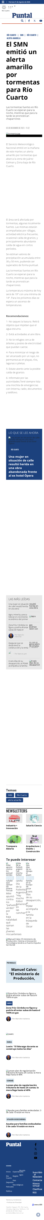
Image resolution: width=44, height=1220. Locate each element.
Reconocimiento (22, 878)
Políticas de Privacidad (14, 1202)
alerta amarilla (14, 800)
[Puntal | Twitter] (34, 21)
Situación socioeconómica (16, 1119)
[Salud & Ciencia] (34, 818)
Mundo (22, 1170)
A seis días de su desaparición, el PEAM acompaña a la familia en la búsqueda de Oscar (18, 666)
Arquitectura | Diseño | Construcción (33, 849)
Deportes (10, 1182)
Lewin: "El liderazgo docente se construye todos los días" (22, 1047)
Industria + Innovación (12, 827)
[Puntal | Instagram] (35, 1153)
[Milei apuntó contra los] (9, 890)
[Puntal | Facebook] (29, 21)
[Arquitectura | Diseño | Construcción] (34, 839)
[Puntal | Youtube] (40, 21)
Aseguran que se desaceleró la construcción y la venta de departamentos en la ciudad (18, 648)
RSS (35, 1192)
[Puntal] (13, 1146)
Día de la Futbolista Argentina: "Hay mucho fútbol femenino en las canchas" (21, 898)
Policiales (10, 1187)
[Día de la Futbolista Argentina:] (19, 880)
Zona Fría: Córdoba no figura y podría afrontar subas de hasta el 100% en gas (18, 628)
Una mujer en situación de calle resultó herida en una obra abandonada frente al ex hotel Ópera (23, 466)
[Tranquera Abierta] (14, 839)
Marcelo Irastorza (19, 636)
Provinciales (11, 963)
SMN (10, 795)
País (14, 1180)
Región (15, 1176)
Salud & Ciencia (34, 825)
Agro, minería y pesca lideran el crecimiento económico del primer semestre (18, 618)
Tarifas (9, 1003)
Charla (9, 1042)
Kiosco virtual (36, 1184)
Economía (10, 1081)
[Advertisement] (22, 191)
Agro (21, 1175)
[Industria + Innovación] (14, 818)
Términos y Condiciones (13, 1200)
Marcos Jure (22, 654)
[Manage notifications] (38, 1215)
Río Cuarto (22, 795)
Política (9, 1191)
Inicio (8, 1172)
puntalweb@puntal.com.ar (15, 1213)
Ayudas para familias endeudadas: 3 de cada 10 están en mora (24, 1125)
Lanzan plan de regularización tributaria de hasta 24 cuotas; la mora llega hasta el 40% (22, 1087)
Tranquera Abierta (11, 847)
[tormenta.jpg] (24, 135)
